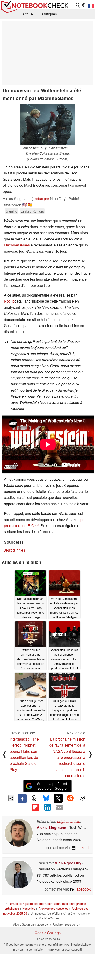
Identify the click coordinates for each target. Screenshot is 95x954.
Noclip (9, 301)
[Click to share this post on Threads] (34, 798)
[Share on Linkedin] (47, 807)
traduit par (41, 198)
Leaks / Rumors (32, 211)
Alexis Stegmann (51, 827)
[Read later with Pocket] (82, 798)
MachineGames (17, 245)
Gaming (11, 211)
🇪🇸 (30, 204)
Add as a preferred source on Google (52, 786)
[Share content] (11, 798)
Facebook (82, 889)
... (89, 14)
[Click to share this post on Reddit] (70, 798)
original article (68, 821)
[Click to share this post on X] (58, 798)
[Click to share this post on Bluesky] (46, 798)
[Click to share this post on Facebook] (22, 798)
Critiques (49, 14)
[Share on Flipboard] (35, 807)
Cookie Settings (48, 932)
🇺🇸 (24, 204)
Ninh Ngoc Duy (68, 863)
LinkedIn (83, 847)
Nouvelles (28, 908)
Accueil (28, 14)
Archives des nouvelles (53, 908)
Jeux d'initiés (14, 550)
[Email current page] (59, 807)
